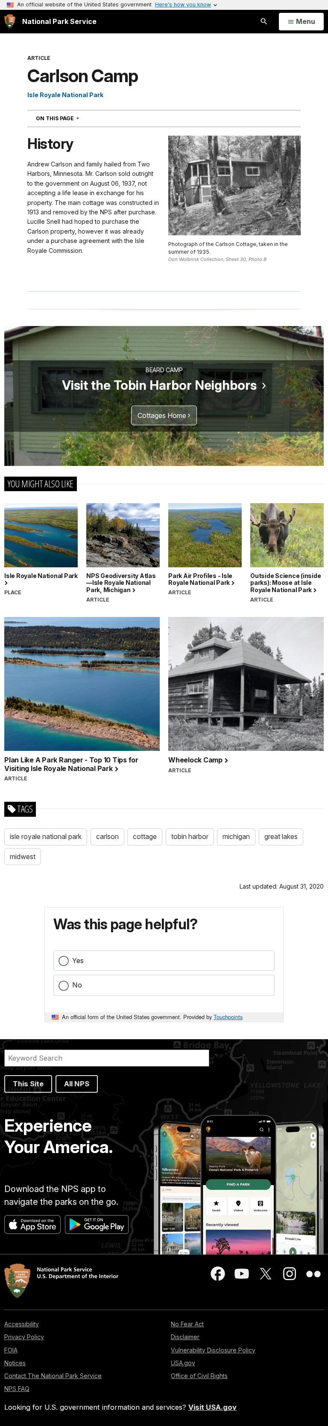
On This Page (73, 118)
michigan (236, 836)
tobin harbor (189, 836)
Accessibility (21, 1324)
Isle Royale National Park (65, 94)
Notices (15, 1363)
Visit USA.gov (212, 1407)
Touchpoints (228, 1017)
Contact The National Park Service (53, 1375)
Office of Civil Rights (199, 1375)
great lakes (281, 836)
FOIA (11, 1350)
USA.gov (183, 1363)
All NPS (76, 1083)
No (77, 985)
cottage (145, 836)
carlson (107, 836)
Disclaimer (185, 1336)
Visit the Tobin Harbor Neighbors (159, 385)
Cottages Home (162, 415)
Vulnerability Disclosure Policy (213, 1350)
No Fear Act (187, 1324)
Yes (78, 960)
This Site (28, 1083)
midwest (22, 856)
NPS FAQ (16, 1388)
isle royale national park (46, 836)
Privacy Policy (24, 1336)
